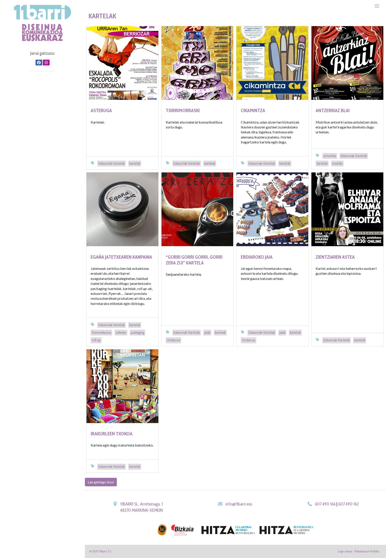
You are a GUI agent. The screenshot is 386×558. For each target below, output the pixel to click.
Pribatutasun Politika (367, 551)
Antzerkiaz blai (333, 110)
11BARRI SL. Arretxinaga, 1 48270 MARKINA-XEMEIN (141, 507)
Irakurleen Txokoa (111, 434)
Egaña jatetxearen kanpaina (121, 257)
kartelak (134, 163)
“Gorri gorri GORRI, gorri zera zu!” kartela (194, 260)
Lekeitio (121, 332)
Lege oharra (345, 551)
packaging (137, 332)
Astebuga (101, 110)
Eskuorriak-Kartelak (112, 163)
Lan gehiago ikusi (101, 482)
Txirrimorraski (183, 110)
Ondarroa (173, 340)
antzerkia (329, 156)
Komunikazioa (101, 332)
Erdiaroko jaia (257, 257)
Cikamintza (253, 110)
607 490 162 (348, 504)
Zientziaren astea (335, 257)
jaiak (207, 332)
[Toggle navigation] (376, 6)
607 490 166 (325, 504)
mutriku (337, 163)
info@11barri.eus (238, 504)
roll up (96, 340)
